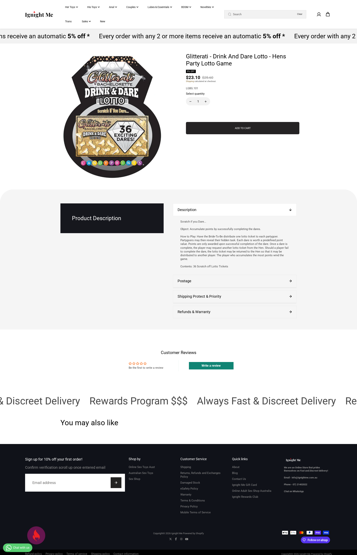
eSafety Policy (189, 488)
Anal (111, 7)
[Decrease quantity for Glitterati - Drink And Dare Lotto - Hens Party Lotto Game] (190, 101)
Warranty (185, 494)
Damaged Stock (190, 482)
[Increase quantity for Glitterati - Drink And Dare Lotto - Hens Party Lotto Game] (205, 101)
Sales (85, 21)
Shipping (190, 81)
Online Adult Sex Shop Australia (251, 491)
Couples (131, 7)
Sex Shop (134, 479)
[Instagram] (181, 539)
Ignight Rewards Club (245, 496)
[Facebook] (176, 539)
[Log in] (319, 14)
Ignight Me (176, 533)
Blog (235, 473)
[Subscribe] (116, 482)
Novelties (205, 7)
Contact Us (239, 479)
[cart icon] (328, 14)
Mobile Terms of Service (195, 512)
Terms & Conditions (192, 500)
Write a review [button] (211, 365)
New (102, 21)
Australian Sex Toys (141, 473)
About (235, 467)
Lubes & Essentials (158, 7)
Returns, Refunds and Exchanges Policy (200, 474)
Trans (68, 21)
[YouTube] (186, 539)
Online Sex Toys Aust (142, 467)
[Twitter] (170, 539)
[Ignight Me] (39, 14)
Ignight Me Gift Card (244, 485)
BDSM (184, 7)
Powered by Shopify (193, 533)
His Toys (92, 7)
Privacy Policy (189, 506)
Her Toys (70, 7)
